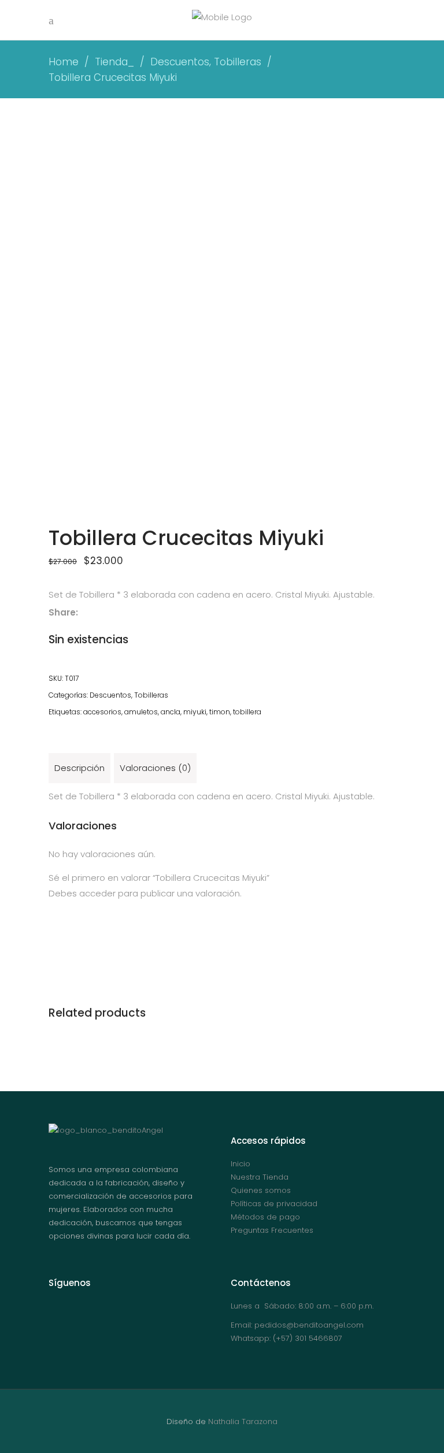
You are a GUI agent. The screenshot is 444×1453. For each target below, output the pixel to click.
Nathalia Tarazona (243, 1421)
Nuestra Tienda (259, 1177)
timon (219, 712)
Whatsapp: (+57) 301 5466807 (286, 1338)
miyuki (194, 712)
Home (64, 62)
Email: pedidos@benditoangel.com (297, 1324)
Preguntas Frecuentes (272, 1230)
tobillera (247, 712)
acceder (97, 893)
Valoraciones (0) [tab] (155, 768)
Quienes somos (261, 1190)
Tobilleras (237, 62)
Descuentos (179, 62)
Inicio (240, 1163)
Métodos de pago (265, 1216)
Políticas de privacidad (274, 1203)
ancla (170, 712)
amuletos (141, 712)
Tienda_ (114, 62)
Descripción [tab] (79, 768)
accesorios (102, 712)
